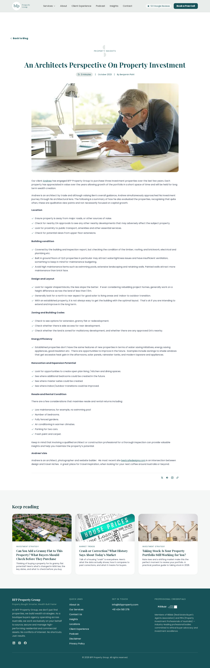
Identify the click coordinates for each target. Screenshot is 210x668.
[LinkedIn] (14, 643)
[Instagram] (19, 643)
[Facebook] (25, 643)
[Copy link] (177, 478)
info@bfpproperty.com (125, 604)
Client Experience (81, 6)
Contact (127, 6)
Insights (114, 6)
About (63, 6)
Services (48, 6)
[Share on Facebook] (167, 478)
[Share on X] (162, 478)
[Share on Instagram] (172, 478)
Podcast (100, 6)
